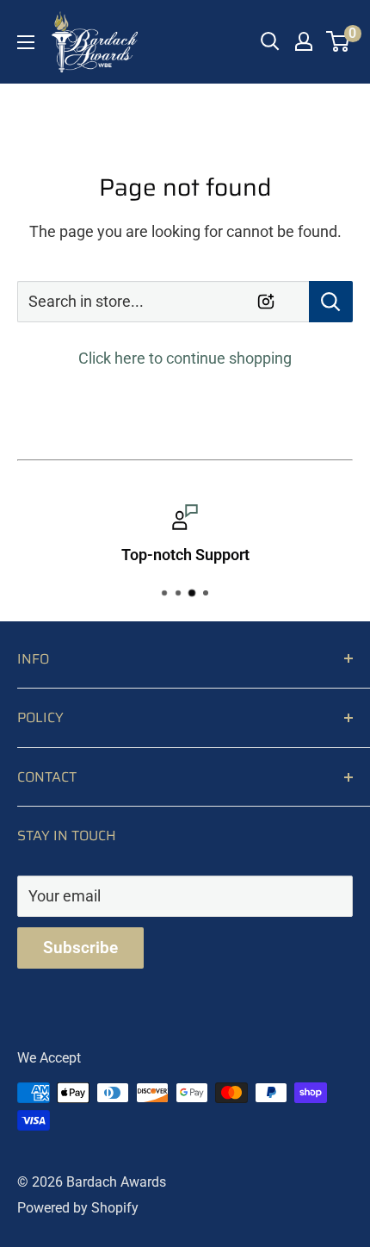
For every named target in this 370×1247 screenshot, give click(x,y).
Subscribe (80, 947)
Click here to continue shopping (185, 358)
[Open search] (270, 41)
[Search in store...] (331, 301)
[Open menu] (25, 42)
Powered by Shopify (78, 1208)
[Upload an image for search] (265, 301)
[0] (338, 41)
